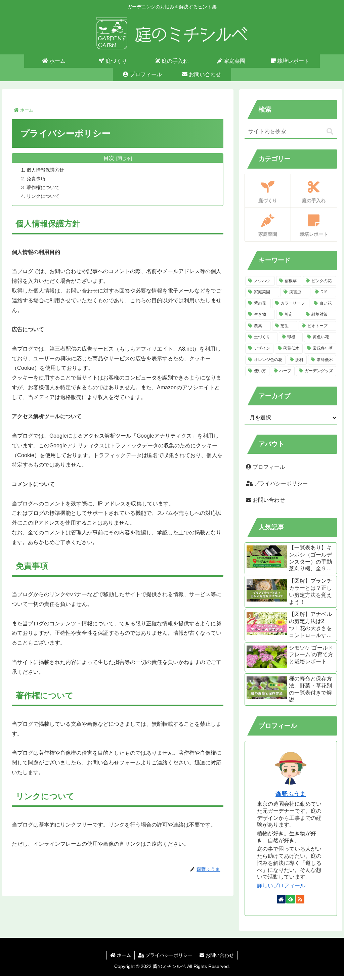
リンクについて (43, 196)
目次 (108, 158)
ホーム (123, 955)
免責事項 (36, 178)
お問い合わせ (268, 500)
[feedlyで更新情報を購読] (290, 899)
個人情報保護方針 (45, 170)
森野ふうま (290, 794)
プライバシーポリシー (280, 483)
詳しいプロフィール (281, 885)
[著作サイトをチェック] (281, 899)
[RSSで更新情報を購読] (300, 899)
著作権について (43, 187)
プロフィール (268, 467)
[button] (330, 131)
